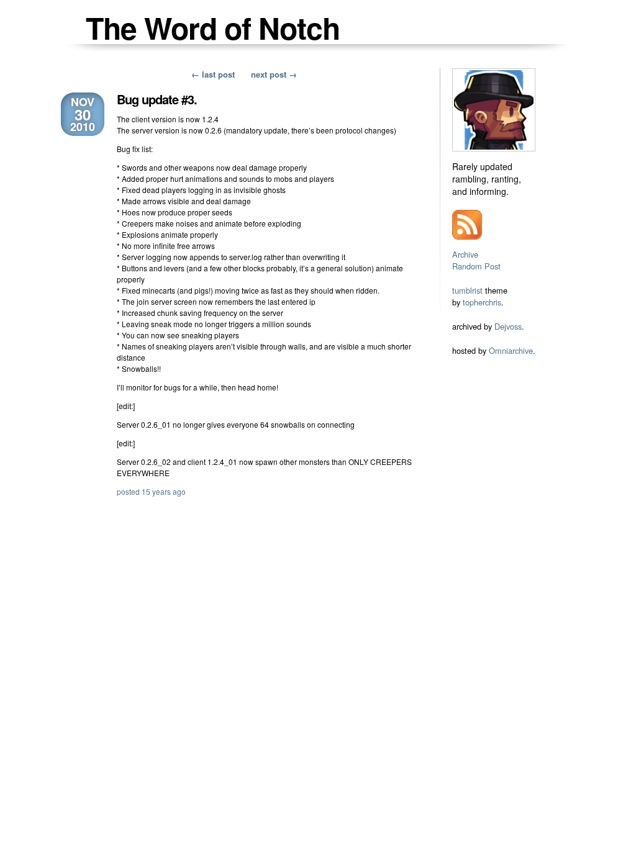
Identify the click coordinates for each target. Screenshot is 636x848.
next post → (274, 74)
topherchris (482, 302)
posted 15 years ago (151, 491)
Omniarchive (511, 350)
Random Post (476, 266)
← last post (213, 74)
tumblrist (467, 290)
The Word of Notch (213, 27)
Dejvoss (508, 326)
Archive (465, 254)
